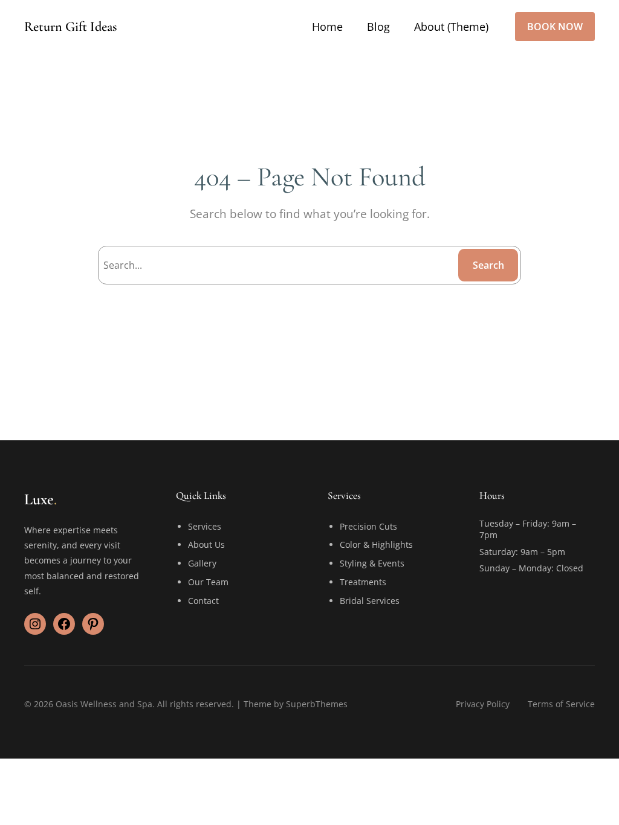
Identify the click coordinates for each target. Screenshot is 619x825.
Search (488, 265)
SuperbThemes (317, 704)
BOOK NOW (555, 26)
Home (327, 26)
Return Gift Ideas (70, 26)
